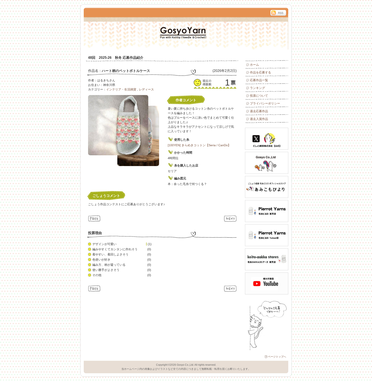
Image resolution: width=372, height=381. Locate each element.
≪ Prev (94, 218)
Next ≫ (230, 218)
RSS (278, 13)
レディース (146, 89)
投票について (259, 95)
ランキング (257, 88)
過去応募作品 (259, 111)
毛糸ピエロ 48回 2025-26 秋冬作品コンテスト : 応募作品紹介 (132, 29)
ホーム (254, 64)
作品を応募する (260, 72)
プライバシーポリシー (265, 103)
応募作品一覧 (259, 80)
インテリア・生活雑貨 (121, 89)
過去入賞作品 (259, 119)
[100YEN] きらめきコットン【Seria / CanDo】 (199, 145)
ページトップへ (277, 356)
